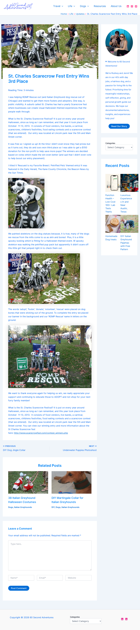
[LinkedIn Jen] (122, 619)
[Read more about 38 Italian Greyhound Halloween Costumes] (28, 482)
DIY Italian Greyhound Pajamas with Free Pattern (126, 243)
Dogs (83, 6)
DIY (53, 507)
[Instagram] (132, 6)
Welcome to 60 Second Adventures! (117, 63)
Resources (100, 6)
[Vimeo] (136, 6)
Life (70, 6)
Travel (56, 6)
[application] (61, 6)
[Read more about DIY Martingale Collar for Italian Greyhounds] (71, 482)
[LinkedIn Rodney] (126, 619)
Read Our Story (119, 126)
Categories (110, 143)
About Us (116, 6)
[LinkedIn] (128, 6)
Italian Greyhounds (23, 507)
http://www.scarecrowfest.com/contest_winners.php (41, 433)
